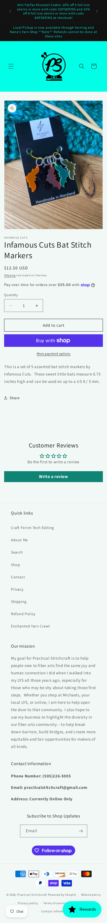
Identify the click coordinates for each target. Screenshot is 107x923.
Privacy (17, 589)
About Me (19, 539)
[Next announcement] (97, 11)
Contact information (56, 911)
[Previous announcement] (10, 11)
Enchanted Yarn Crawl (30, 626)
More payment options (54, 353)
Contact (18, 577)
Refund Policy (23, 613)
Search (17, 552)
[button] (11, 66)
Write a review (53, 476)
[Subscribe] (81, 831)
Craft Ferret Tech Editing (32, 527)
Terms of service (54, 903)
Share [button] (15, 397)
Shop (15, 564)
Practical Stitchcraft (32, 895)
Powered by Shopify (62, 895)
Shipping (10, 275)
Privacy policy (28, 903)
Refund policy (91, 895)
